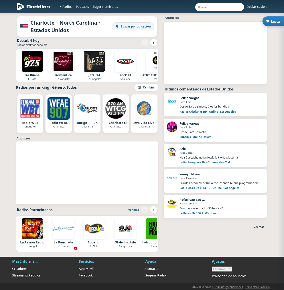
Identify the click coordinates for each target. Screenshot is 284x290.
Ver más (133, 210)
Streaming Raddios (26, 275)
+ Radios (66, 6)
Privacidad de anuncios (229, 276)
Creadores (20, 268)
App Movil (86, 268)
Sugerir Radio (155, 275)
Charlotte (42, 22)
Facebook (86, 275)
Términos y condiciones (228, 287)
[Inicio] (33, 6)
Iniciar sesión (257, 6)
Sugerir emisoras (105, 6)
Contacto (151, 268)
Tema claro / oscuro (257, 287)
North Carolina (78, 22)
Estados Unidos (49, 30)
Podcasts (82, 6)
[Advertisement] (87, 173)
